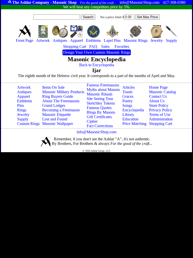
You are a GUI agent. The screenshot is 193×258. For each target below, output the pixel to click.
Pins (20, 105)
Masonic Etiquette (56, 114)
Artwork (24, 87)
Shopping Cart (160, 123)
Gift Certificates (99, 117)
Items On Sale (53, 87)
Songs (127, 105)
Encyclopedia (133, 110)
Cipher (92, 121)
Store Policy (158, 105)
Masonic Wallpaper (57, 123)
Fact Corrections (100, 126)
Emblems (24, 101)
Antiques (24, 92)
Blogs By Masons (101, 112)
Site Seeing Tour (100, 98)
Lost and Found (54, 119)
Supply (22, 119)
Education (130, 119)
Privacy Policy (160, 110)
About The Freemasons (60, 101)
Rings (21, 110)
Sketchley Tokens (101, 103)
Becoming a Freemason (61, 110)
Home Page (158, 87)
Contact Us (158, 96)
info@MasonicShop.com (96, 132)
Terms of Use (159, 114)
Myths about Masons (103, 89)
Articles (128, 87)
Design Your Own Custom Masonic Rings (96, 52)
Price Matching (134, 123)
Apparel (23, 96)
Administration (161, 119)
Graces (127, 96)
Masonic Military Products (63, 92)
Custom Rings (28, 123)
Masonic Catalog (162, 92)
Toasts (127, 92)
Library (128, 114)
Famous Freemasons (103, 85)
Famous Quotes (99, 108)
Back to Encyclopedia (96, 65)
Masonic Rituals (99, 94)
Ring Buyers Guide (57, 96)
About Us (157, 101)
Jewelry (23, 114)
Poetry (127, 101)
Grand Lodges (53, 105)
